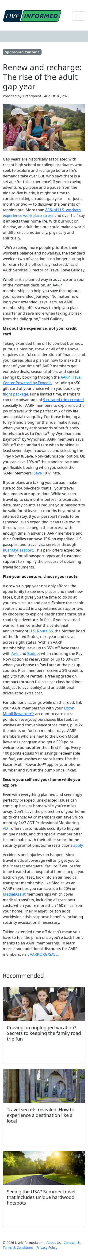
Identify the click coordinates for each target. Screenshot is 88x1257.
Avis (15, 653)
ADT (6, 828)
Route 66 (44, 631)
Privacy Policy (46, 1247)
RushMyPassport (18, 550)
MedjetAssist (14, 894)
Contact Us (72, 1242)
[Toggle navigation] (78, 16)
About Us (53, 1242)
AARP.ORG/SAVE (44, 954)
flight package (15, 394)
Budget (33, 653)
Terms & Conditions (18, 1247)
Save (38, 473)
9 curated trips (56, 399)
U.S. (32, 631)
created (77, 399)
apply (78, 845)
